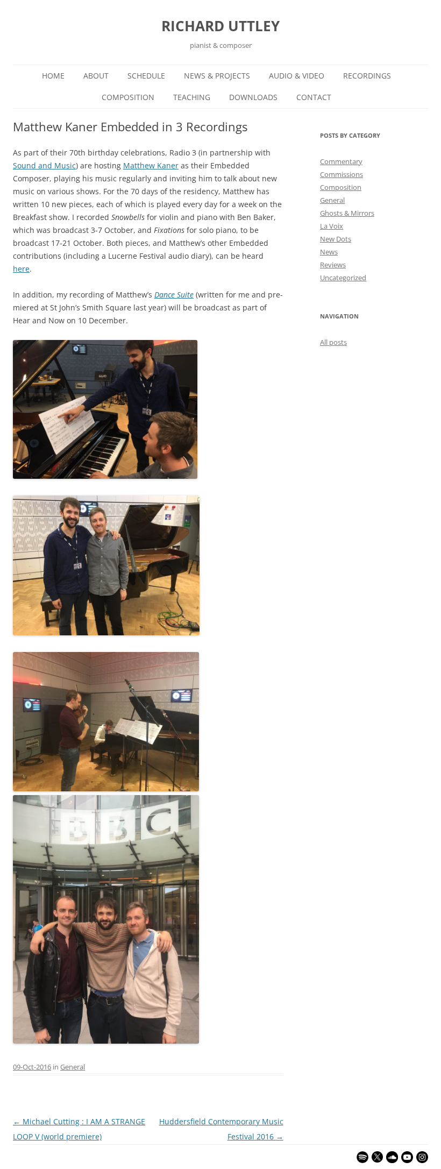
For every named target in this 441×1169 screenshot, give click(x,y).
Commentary (341, 161)
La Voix (331, 226)
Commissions (341, 174)
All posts (333, 342)
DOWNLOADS (253, 97)
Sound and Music (44, 165)
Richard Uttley (220, 26)
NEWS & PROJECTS (217, 75)
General (72, 1067)
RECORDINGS (367, 75)
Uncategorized (343, 277)
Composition (340, 187)
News (329, 252)
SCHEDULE (146, 75)
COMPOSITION (128, 97)
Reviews (333, 265)
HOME (53, 75)
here (21, 269)
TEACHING (191, 97)
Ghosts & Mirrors (347, 213)
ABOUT (96, 75)
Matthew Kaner (151, 165)
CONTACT (313, 97)
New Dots (335, 239)
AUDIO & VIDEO (296, 75)
